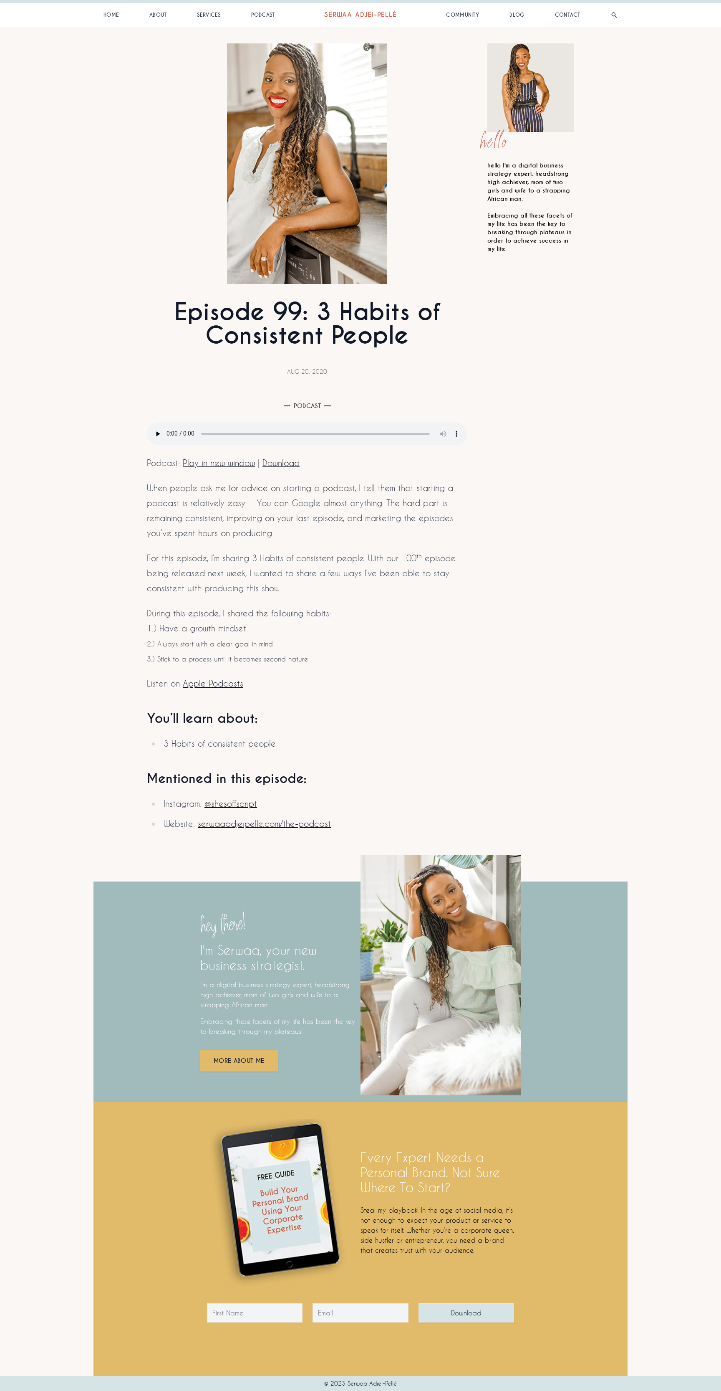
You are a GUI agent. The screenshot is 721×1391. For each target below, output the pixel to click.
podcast (263, 15)
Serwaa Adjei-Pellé (360, 14)
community (462, 15)
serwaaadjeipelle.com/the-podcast (264, 823)
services (208, 15)
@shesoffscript (230, 803)
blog (516, 15)
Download (281, 463)
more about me (239, 1060)
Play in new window (219, 463)
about (158, 15)
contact (567, 15)
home (111, 15)
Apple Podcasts (213, 683)
